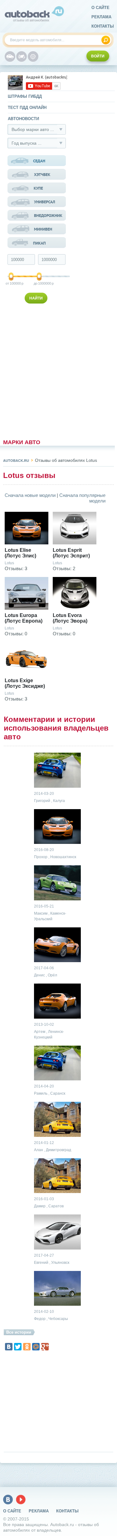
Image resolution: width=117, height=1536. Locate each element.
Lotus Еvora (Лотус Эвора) (70, 618)
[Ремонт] (33, 56)
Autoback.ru (16, 460)
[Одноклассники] (27, 1346)
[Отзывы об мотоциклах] (21, 56)
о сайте (100, 7)
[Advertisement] (37, 370)
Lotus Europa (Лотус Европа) (23, 618)
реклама (101, 17)
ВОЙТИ (98, 56)
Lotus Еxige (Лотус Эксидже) (25, 683)
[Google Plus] (45, 1346)
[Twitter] (18, 1346)
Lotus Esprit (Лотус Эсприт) (71, 552)
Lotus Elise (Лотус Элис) (20, 552)
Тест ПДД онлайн (27, 107)
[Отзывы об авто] (10, 56)
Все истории (18, 1332)
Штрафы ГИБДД (25, 96)
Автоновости (23, 118)
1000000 (39, 283)
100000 (11, 283)
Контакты (102, 26)
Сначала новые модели (30, 495)
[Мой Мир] (36, 1346)
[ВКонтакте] (8, 1346)
